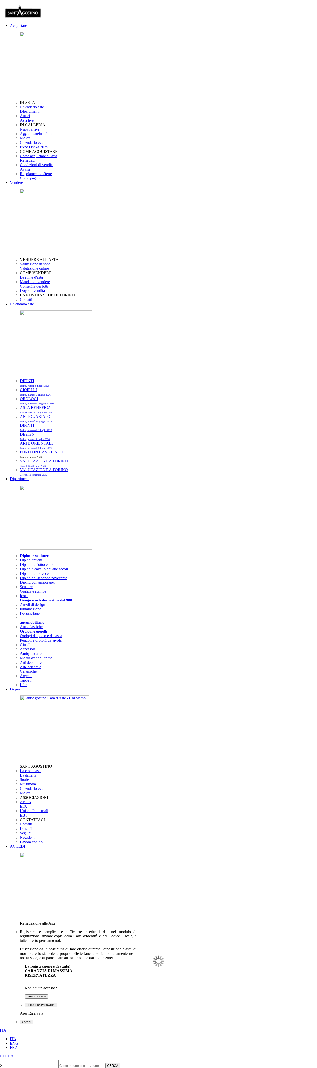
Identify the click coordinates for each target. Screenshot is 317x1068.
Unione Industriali (34, 811)
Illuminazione (30, 609)
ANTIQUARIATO (36, 418)
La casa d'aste (30, 771)
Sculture (26, 587)
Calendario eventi (33, 142)
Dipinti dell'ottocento (36, 564)
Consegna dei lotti (34, 286)
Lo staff (26, 828)
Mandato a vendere (35, 282)
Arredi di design (32, 604)
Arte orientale (30, 667)
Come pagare (30, 178)
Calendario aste (32, 107)
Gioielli (25, 645)
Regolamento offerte (36, 174)
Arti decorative (31, 662)
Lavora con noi (32, 842)
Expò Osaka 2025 (34, 147)
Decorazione (30, 613)
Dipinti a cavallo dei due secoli (44, 569)
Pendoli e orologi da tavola (41, 640)
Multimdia (28, 784)
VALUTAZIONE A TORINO (44, 463)
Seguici (25, 833)
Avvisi (25, 169)
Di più (15, 689)
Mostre (25, 138)
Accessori (27, 649)
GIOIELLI (35, 392)
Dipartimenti (29, 111)
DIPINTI (34, 383)
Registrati (27, 160)
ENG (14, 1043)
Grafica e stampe (33, 591)
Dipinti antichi (31, 560)
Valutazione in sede (35, 264)
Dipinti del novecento (36, 573)
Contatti (26, 299)
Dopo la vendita (32, 291)
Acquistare (18, 25)
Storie (24, 780)
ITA (13, 1039)
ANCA (25, 802)
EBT (23, 815)
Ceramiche (28, 671)
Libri (23, 685)
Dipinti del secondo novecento (43, 578)
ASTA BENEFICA (36, 409)
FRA (14, 1048)
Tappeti (25, 680)
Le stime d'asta (31, 277)
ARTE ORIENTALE (37, 445)
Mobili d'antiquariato (36, 658)
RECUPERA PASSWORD (41, 1005)
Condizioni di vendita (36, 165)
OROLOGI (37, 401)
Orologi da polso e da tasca (41, 636)
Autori (25, 116)
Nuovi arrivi (29, 129)
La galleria (28, 775)
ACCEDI (17, 846)
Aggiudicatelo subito (36, 134)
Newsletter (28, 837)
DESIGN (35, 436)
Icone (24, 596)
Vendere (16, 182)
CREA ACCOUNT (36, 996)
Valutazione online (34, 268)
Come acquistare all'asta (38, 156)
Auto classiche (31, 627)
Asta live (27, 120)
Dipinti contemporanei (37, 582)
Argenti (26, 676)
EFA (23, 806)
